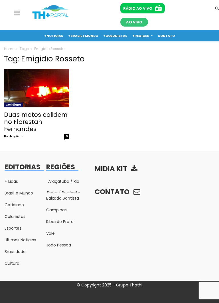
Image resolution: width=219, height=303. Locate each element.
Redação (12, 136)
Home (9, 48)
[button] (217, 9)
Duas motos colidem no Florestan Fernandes (36, 122)
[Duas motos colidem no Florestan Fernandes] (36, 88)
